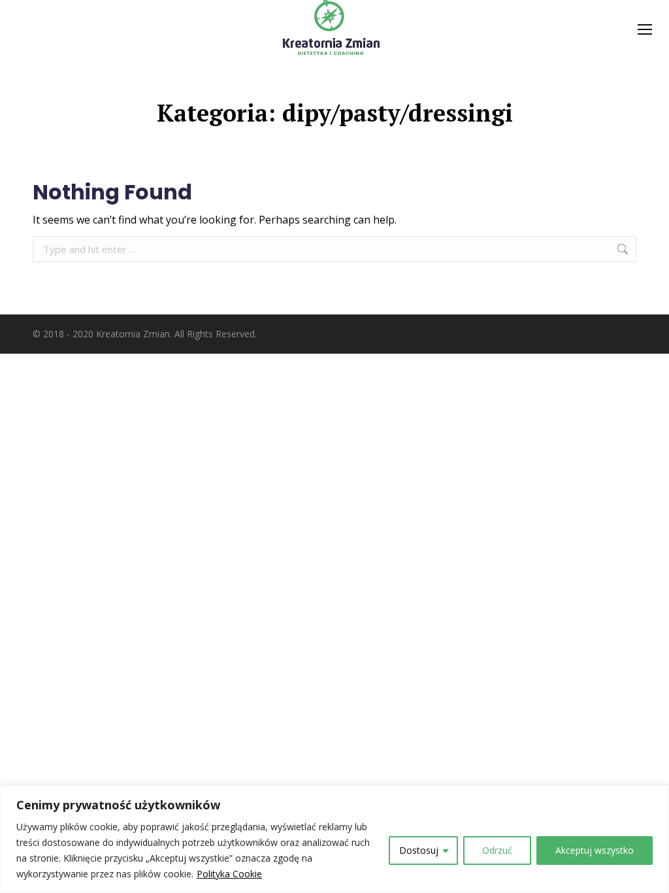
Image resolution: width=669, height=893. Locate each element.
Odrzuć (497, 850)
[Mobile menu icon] (645, 29)
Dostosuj (418, 850)
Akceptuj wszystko (594, 850)
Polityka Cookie (229, 874)
